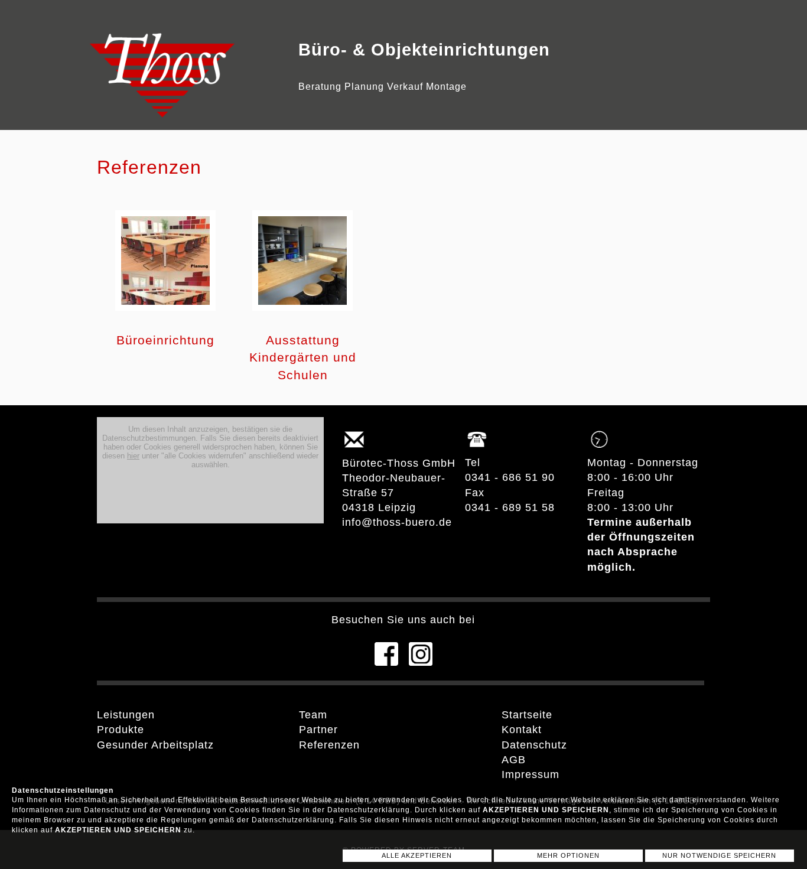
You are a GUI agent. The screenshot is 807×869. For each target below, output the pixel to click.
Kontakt (522, 729)
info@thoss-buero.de (397, 522)
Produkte (120, 729)
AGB (514, 760)
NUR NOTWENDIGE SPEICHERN (719, 855)
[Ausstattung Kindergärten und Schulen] (302, 313)
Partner (318, 729)
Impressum (530, 774)
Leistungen (126, 715)
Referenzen (329, 745)
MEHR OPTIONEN (568, 855)
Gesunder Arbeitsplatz (155, 745)
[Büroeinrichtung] (165, 313)
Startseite (527, 715)
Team (313, 715)
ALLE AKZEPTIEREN (417, 855)
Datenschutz (534, 745)
